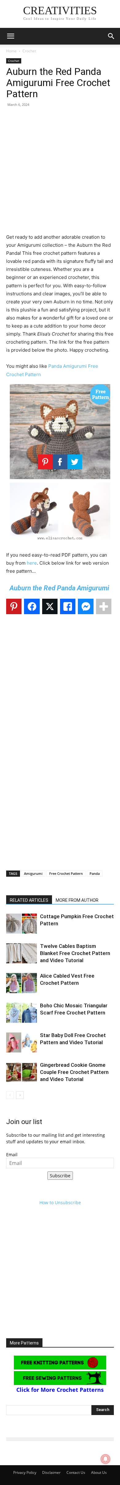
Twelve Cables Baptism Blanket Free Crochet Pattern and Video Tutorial (75, 953)
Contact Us (75, 1472)
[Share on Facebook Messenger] (85, 606)
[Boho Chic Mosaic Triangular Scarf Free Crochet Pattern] (21, 1012)
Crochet (29, 51)
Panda (95, 873)
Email (12, 1154)
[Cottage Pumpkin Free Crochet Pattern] (21, 923)
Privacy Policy (24, 1472)
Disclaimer (51, 1472)
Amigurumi (33, 873)
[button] (10, 36)
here (32, 563)
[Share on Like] (67, 606)
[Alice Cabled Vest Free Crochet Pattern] (21, 983)
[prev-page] (10, 1095)
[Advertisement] (60, 172)
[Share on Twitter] (50, 606)
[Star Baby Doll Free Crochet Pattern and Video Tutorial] (21, 1042)
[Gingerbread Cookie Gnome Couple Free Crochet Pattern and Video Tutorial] (21, 1072)
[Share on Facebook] (31, 606)
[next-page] (20, 1095)
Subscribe (60, 1176)
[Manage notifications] (105, 1459)
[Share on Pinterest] (14, 606)
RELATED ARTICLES (29, 900)
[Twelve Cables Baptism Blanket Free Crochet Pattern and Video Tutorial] (21, 953)
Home (11, 51)
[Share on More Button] (103, 606)
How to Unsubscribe (60, 1202)
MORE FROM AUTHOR (77, 900)
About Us (99, 1472)
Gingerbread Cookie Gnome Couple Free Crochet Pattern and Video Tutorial (74, 1072)
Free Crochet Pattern (66, 873)
